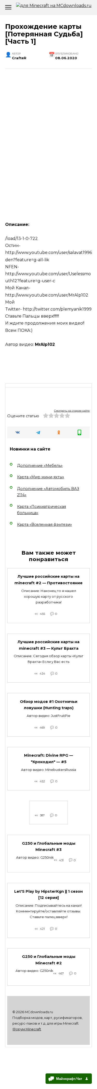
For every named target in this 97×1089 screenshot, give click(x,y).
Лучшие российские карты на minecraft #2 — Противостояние (48, 579)
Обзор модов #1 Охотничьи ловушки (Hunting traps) (48, 704)
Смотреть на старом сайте (72, 410)
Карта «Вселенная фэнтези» (44, 524)
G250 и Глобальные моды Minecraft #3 (48, 846)
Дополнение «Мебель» (40, 465)
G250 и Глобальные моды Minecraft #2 (48, 959)
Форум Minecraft (26, 1029)
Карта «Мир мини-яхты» (40, 477)
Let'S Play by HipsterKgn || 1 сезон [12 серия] (48, 894)
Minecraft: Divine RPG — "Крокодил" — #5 (48, 758)
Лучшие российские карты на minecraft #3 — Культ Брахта (48, 645)
